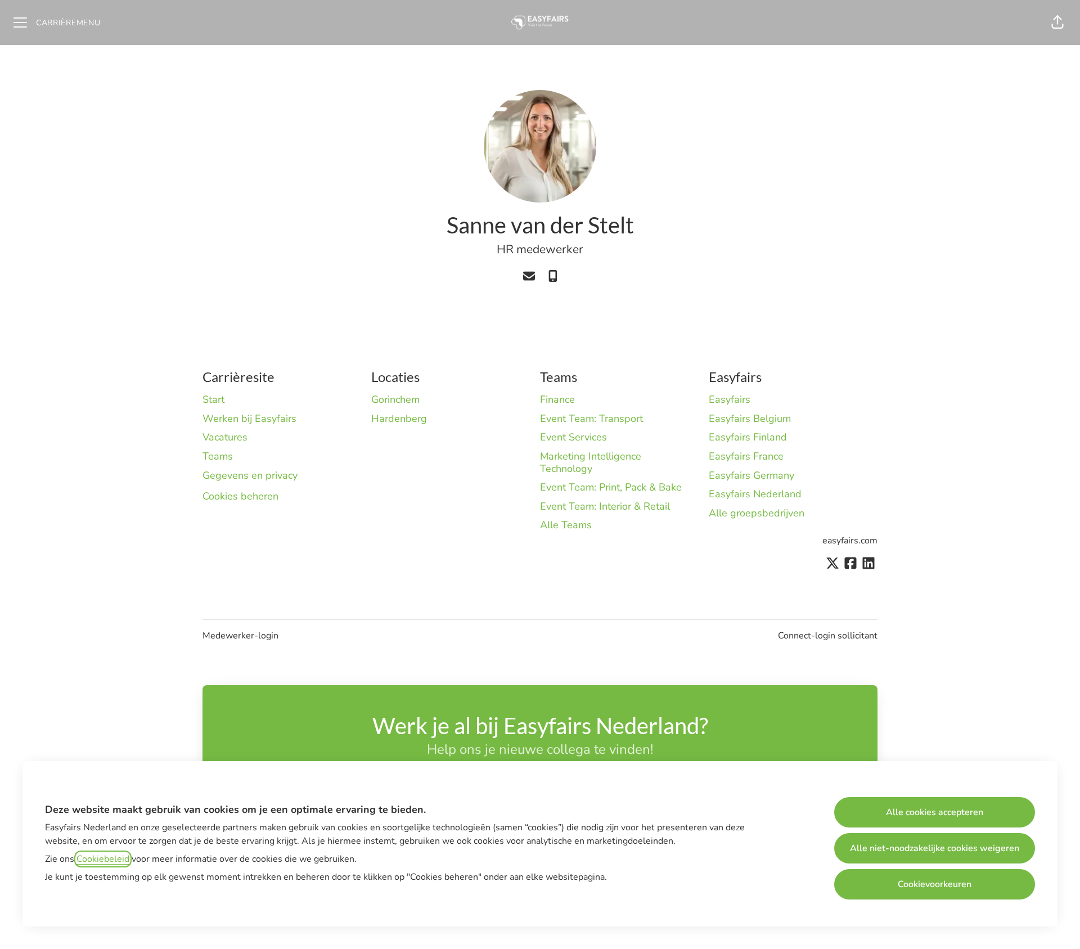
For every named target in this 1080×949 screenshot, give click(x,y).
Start (213, 399)
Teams (217, 456)
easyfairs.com (850, 540)
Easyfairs (729, 399)
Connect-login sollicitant (828, 635)
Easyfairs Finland (748, 437)
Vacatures (225, 437)
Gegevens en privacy (250, 475)
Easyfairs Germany (751, 475)
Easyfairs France (746, 456)
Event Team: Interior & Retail (605, 506)
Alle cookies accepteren (934, 812)
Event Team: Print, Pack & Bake (611, 487)
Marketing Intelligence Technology (590, 462)
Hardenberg (399, 418)
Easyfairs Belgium (750, 418)
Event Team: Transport (591, 418)
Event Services (573, 437)
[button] (1057, 22)
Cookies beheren (240, 496)
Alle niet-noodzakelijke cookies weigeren (934, 848)
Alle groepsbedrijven (756, 513)
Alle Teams (566, 525)
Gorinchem (395, 399)
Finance (557, 399)
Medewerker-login (240, 635)
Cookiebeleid (102, 859)
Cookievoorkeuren (934, 884)
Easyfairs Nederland (755, 494)
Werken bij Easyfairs (249, 418)
